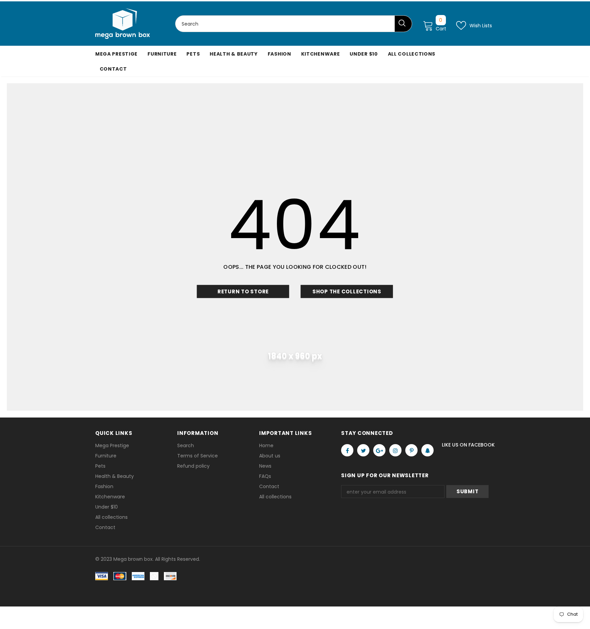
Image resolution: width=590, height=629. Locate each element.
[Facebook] (347, 450)
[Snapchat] (427, 450)
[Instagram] (395, 450)
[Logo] (122, 23)
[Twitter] (363, 450)
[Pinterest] (411, 450)
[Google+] (379, 450)
